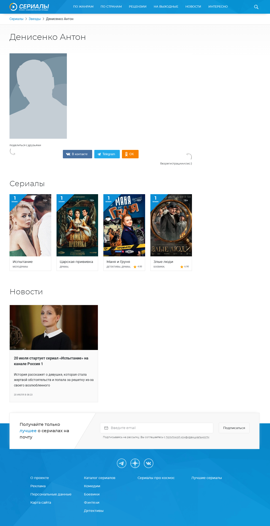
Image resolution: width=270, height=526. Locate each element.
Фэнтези (91, 502)
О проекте (39, 478)
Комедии (92, 486)
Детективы (94, 511)
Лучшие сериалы (206, 478)
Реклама (38, 486)
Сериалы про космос (156, 478)
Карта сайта (40, 502)
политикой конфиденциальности (187, 437)
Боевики (92, 494)
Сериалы (16, 19)
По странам (111, 6)
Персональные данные (51, 494)
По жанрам (83, 6)
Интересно (218, 6)
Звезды (35, 19)
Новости (193, 6)
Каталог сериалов (99, 478)
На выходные (166, 6)
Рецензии (138, 6)
